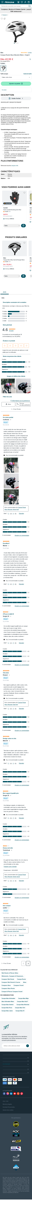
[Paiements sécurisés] (10, 1081)
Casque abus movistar (23, 1004)
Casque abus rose (7, 1007)
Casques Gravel (18, 985)
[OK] (27, 1045)
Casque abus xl (20, 1010)
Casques (4, 15)
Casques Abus (6, 985)
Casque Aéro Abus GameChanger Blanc (14, 260)
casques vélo (14, 165)
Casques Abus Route (8, 988)
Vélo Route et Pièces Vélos (10, 973)
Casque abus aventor (8, 1004)
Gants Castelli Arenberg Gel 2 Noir (12, 209)
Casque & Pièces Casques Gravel (12, 991)
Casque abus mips (23, 998)
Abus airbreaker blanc (8, 1001)
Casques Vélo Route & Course (11, 982)
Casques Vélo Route (8, 979)
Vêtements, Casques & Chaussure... (13, 976)
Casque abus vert (20, 1007)
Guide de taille (27, 73)
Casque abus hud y (22, 1001)
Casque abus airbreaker (8, 998)
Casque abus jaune (7, 1010)
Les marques (6, 1064)
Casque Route (21, 979)
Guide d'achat (16, 98)
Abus (1, 52)
